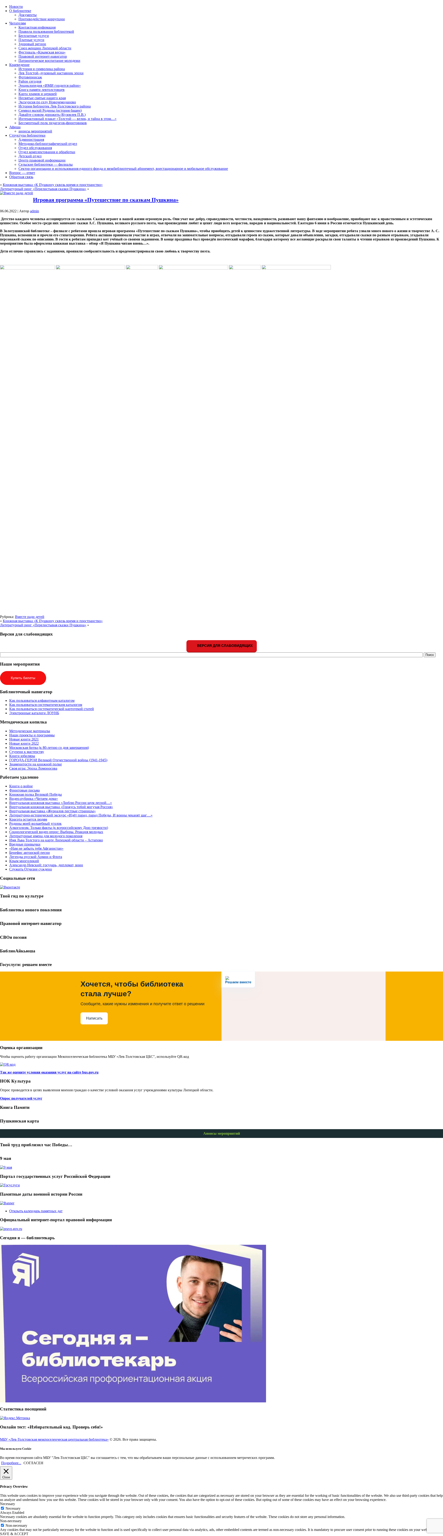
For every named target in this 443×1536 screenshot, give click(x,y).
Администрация (31, 139)
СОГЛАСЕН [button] (33, 1463)
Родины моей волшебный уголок (35, 823)
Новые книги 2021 (24, 739)
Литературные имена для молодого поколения (45, 836)
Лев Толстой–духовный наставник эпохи (51, 73)
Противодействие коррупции (41, 19)
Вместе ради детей (29, 617)
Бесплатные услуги (33, 36)
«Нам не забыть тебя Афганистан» (36, 848)
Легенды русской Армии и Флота (35, 857)
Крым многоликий (24, 861)
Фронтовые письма (24, 790)
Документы (27, 15)
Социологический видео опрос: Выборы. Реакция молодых (56, 832)
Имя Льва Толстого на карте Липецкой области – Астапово (56, 840)
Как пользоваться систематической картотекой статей (51, 709)
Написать (94, 1018)
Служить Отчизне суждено (30, 869)
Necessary (13, 1508)
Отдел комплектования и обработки (46, 152)
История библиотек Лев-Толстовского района (54, 106)
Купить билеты (23, 678)
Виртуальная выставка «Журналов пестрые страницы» (52, 811)
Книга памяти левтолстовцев (41, 90)
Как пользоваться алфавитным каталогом (42, 700)
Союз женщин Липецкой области (44, 48)
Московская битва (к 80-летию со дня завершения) (49, 748)
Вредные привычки (24, 844)
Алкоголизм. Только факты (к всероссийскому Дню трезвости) (58, 828)
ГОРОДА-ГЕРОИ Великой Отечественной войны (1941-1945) (58, 760)
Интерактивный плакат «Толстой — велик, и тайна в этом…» (67, 119)
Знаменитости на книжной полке (35, 764)
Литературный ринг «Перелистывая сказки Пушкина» (43, 189)
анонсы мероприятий (35, 131)
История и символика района (41, 69)
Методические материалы (29, 731)
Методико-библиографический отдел (47, 144)
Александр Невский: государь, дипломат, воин (46, 865)
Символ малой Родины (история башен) (50, 110)
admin (34, 211)
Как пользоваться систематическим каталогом (45, 705)
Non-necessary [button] (11, 1521)
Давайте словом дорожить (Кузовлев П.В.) (52, 115)
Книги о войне (21, 786)
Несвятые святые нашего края (42, 98)
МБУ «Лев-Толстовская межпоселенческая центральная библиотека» (54, 1439)
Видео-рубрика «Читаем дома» (33, 799)
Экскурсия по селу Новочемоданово (47, 102)
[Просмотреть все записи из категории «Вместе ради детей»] (16, 193)
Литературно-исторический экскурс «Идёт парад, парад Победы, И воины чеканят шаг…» (81, 815)
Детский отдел (30, 156)
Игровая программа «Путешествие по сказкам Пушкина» (106, 200)
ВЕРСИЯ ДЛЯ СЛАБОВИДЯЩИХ (224, 646)
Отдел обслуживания (35, 148)
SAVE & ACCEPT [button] (14, 1534)
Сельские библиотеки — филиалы (45, 164)
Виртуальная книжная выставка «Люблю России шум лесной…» (60, 803)
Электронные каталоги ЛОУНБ (34, 713)
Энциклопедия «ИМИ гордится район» (49, 85)
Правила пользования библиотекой (46, 31)
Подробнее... (11, 1463)
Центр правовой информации (42, 160)
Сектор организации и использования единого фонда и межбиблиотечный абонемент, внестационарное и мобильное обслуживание (123, 169)
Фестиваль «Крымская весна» (42, 52)
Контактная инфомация (37, 27)
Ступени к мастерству (26, 752)
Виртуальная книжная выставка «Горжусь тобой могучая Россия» (61, 807)
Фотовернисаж (30, 77)
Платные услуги (31, 40)
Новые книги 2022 (24, 743)
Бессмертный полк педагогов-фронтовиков (52, 123)
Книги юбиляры (22, 756)
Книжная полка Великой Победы (35, 794)
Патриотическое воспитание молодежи (49, 61)
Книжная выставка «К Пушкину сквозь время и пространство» (53, 185)
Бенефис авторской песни (29, 853)
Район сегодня (29, 81)
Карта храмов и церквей (37, 94)
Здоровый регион (32, 44)
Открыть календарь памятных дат (36, 1211)
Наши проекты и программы (32, 735)
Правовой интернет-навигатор (42, 56)
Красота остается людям (28, 819)
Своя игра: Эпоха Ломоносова (33, 768)
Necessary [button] (7, 1504)
